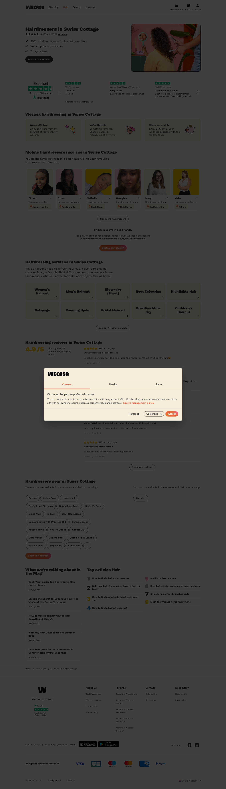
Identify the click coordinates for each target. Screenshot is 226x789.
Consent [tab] (66, 384)
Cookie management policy (138, 403)
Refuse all (134, 414)
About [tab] (159, 384)
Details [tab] (113, 384)
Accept (172, 414)
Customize (152, 414)
